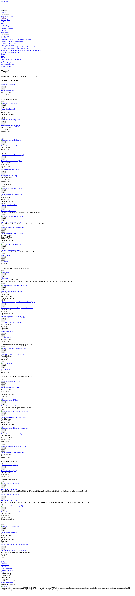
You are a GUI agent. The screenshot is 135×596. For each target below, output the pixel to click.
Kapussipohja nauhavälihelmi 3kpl (11, 222)
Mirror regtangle (6, 337)
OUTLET (4, 38)
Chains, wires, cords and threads (11, 59)
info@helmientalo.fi (7, 583)
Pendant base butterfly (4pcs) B (10, 126)
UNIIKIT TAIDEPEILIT (9, 43)
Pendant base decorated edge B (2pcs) (13, 512)
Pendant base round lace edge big (11, 194)
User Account (5, 12)
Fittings (3, 56)
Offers (3, 21)
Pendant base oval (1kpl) (8, 406)
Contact (3, 30)
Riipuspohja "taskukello (8, 211)
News (2, 23)
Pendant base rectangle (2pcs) (10, 532)
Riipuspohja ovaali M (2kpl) (9, 489)
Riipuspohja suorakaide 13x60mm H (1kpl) (14, 550)
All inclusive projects (7, 65)
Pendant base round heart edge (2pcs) (12, 452)
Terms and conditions (7, 29)
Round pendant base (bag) (9, 176)
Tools (2, 61)
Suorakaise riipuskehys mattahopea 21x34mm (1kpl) (17, 308)
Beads (3, 54)
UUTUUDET (5, 36)
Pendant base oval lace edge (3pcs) (12, 233)
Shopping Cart (5, 20)
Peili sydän (4, 278)
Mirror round (5, 261)
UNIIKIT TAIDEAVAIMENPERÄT (12, 41)
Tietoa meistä (5, 27)
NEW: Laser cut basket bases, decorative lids (15, 48)
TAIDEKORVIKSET (8, 45)
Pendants (3, 57)
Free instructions (6, 66)
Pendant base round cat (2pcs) (10, 387)
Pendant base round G (8, 90)
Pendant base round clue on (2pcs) (11, 161)
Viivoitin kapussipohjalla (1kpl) (10, 250)
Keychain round (6, 369)
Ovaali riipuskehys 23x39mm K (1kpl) (13, 354)
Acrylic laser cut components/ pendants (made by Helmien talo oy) (21, 50)
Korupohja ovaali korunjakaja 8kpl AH (13, 291)
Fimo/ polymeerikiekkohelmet (10, 52)
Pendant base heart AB (8, 109)
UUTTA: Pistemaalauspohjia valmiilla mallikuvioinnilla (18, 47)
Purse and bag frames (7, 63)
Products (3, 18)
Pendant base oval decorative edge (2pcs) (13, 417)
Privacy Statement (6, 568)
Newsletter (4, 25)
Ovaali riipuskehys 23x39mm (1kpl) (12, 322)
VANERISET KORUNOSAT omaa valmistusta (16, 40)
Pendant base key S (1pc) (9, 471)
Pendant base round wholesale (10, 146)
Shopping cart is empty (8, 16)
